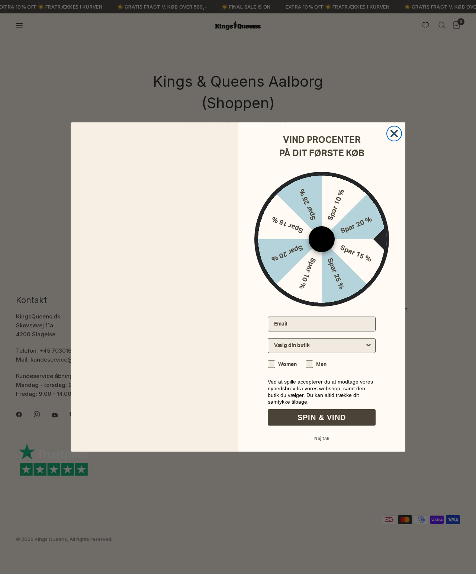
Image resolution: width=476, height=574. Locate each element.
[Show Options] (368, 346)
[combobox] (319, 346)
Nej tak (321, 438)
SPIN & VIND (322, 417)
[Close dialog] (394, 133)
